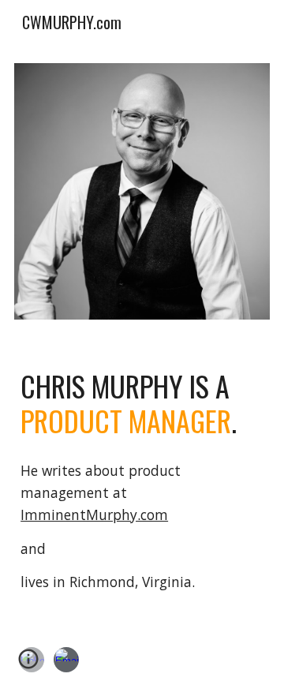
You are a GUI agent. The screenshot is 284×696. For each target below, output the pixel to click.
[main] (142, 403)
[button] (28, 664)
